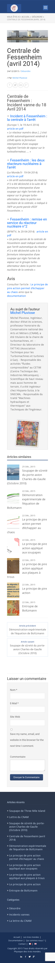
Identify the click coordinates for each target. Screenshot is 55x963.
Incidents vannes (19, 914)
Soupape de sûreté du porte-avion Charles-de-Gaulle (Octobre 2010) (26, 827)
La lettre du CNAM (20, 920)
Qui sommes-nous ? (35, 940)
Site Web (15, 716)
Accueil (17, 937)
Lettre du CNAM (19, 817)
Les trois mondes (31, 937)
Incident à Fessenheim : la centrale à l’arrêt (27, 118)
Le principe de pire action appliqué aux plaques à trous (27, 876)
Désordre (25, 71)
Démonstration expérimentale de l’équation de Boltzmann (27, 847)
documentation (16, 295)
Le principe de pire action (24, 884)
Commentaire (18, 756)
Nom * (13, 689)
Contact (22, 944)
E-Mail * (14, 703)
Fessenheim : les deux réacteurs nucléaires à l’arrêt (26, 163)
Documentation (15, 940)
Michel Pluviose (19, 77)
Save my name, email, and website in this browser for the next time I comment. (27, 739)
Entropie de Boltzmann (23, 890)
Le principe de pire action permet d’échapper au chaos (27, 288)
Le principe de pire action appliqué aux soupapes (24, 866)
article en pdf (15, 128)
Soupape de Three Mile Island (27, 810)
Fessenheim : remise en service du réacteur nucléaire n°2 (27, 222)
